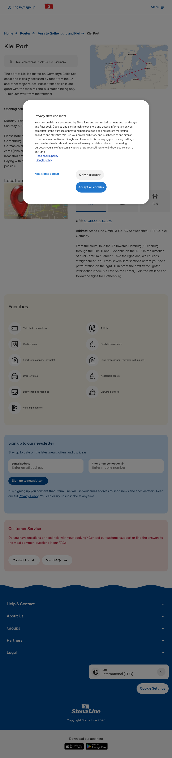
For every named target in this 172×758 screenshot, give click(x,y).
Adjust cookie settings (47, 173)
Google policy (44, 160)
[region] (86, 152)
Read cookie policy (47, 155)
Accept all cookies (91, 187)
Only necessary (89, 174)
